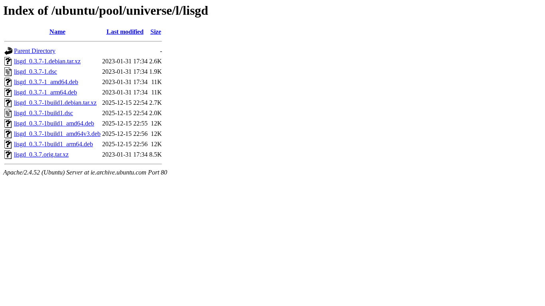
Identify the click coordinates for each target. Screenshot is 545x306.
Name (57, 31)
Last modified (125, 31)
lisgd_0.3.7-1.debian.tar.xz (47, 61)
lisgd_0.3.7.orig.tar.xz (41, 154)
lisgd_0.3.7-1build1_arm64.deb (53, 144)
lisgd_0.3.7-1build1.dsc (43, 113)
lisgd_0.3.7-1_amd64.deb (46, 81)
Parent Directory (34, 50)
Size (155, 31)
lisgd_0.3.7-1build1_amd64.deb (54, 123)
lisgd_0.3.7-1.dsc (35, 71)
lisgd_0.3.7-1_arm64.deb (45, 92)
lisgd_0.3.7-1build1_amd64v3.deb (57, 133)
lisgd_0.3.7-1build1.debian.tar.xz (55, 102)
